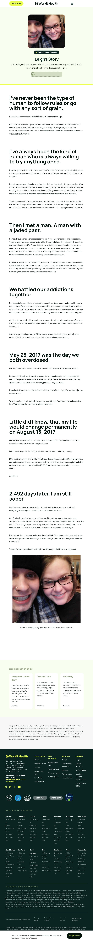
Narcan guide (53, 777)
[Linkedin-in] (10, 787)
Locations (38, 778)
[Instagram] (6, 787)
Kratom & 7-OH (40, 764)
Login (78, 760)
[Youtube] (19, 787)
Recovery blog (53, 773)
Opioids (37, 760)
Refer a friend (53, 769)
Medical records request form (81, 776)
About (64, 760)
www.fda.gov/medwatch (64, 906)
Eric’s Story (68, 676)
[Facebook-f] (15, 787)
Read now (15, 706)
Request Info (67, 778)
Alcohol (37, 767)
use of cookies (31, 938)
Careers (65, 770)
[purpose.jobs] (27, 798)
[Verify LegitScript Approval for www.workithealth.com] (69, 801)
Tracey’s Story (44, 676)
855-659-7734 (11, 781)
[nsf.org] (9, 798)
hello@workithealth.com (16, 779)
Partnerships (67, 774)
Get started (39, 782)
